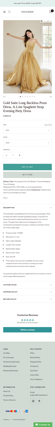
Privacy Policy (8, 396)
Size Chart (34, 371)
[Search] (9, 12)
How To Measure (36, 379)
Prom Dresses (8, 357)
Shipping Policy (10, 292)
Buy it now (28, 175)
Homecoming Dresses (11, 362)
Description (9, 208)
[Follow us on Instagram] (33, 401)
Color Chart (34, 375)
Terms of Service (9, 400)
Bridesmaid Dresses (10, 371)
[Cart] (50, 11)
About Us (6, 391)
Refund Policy (10, 299)
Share (5, 198)
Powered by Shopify (19, 419)
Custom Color (10, 285)
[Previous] (4, 97)
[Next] (51, 97)
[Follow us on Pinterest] (39, 401)
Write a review (27, 329)
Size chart (48, 125)
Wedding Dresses (9, 366)
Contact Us (34, 366)
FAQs (32, 353)
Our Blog (6, 353)
